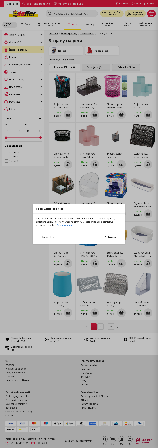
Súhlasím (110, 237)
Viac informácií (64, 225)
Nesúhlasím (49, 237)
